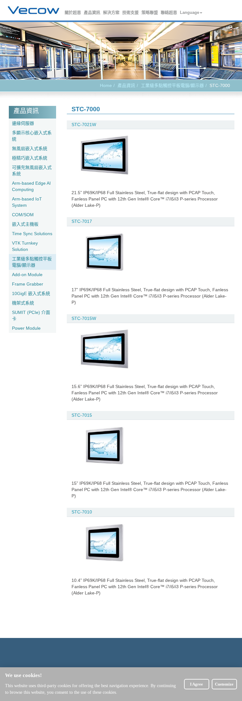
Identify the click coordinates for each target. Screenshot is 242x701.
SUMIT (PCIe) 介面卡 (31, 315)
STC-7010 (82, 511)
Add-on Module (27, 274)
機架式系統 (23, 302)
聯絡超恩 (169, 12)
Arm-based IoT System (27, 202)
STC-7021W (84, 124)
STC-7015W (84, 318)
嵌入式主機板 (25, 224)
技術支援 (131, 12)
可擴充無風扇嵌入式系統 (32, 170)
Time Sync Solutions (32, 233)
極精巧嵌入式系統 (29, 157)
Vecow (34, 10)
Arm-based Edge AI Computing (31, 186)
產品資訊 (92, 12)
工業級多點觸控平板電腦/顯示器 (172, 85)
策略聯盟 (150, 12)
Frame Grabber (27, 284)
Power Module (26, 328)
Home (106, 85)
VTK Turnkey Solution (25, 246)
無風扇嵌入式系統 (29, 148)
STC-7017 (82, 221)
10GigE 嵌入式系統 (31, 293)
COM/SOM (23, 214)
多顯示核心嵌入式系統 (32, 136)
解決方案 (111, 12)
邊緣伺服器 (23, 123)
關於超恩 (73, 12)
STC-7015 (82, 415)
